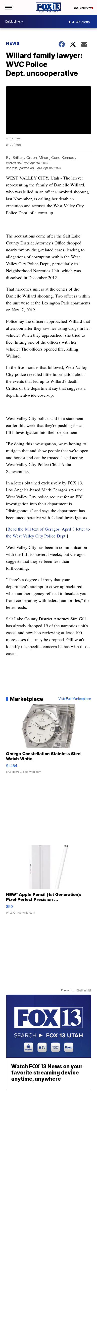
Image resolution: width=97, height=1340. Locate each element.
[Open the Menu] (8, 7)
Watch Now (82, 7)
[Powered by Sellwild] (84, 990)
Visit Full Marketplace (74, 699)
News (13, 43)
